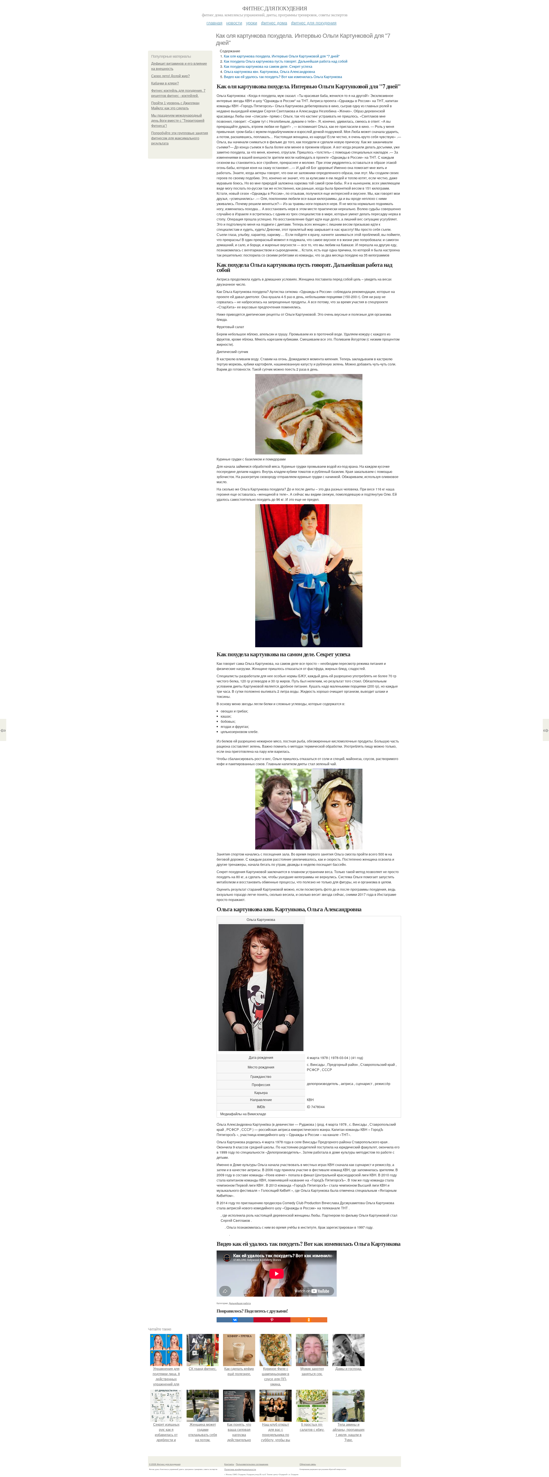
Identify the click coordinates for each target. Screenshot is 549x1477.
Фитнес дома (274, 23)
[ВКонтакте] (235, 1319)
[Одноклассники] (308, 1319)
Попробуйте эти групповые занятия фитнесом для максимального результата (179, 138)
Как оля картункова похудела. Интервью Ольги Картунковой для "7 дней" (282, 56)
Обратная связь (308, 1464)
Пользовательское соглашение (252, 1464)
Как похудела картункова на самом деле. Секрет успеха (268, 66)
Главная (214, 23)
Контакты (229, 1464)
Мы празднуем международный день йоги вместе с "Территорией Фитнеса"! (177, 121)
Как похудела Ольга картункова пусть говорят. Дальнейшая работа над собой (285, 61)
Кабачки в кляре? (165, 83)
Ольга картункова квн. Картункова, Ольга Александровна (269, 71)
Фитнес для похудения (274, 8)
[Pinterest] (271, 1319)
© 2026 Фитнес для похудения (164, 1464)
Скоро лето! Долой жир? (170, 76)
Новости (234, 23)
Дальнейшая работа (240, 1303)
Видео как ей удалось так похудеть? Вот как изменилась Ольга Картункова (283, 76)
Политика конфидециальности (240, 1469)
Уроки (251, 23)
